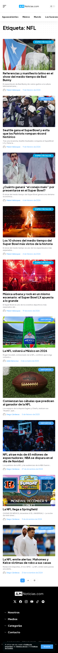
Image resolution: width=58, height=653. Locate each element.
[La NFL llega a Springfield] (29, 490)
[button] (47, 646)
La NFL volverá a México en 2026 (25, 350)
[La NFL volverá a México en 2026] (29, 332)
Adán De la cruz (12, 361)
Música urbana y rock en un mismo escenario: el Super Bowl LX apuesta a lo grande (28, 297)
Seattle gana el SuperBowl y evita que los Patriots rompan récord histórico (26, 133)
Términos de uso (22, 646)
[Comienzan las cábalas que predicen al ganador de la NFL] (29, 382)
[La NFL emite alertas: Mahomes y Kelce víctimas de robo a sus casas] (29, 540)
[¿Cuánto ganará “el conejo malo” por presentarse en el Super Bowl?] (29, 168)
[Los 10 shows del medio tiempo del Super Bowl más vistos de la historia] (29, 221)
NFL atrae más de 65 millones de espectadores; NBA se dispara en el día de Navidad (28, 458)
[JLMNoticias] (29, 6)
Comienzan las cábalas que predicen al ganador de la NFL (28, 402)
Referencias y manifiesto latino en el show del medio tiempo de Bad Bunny (28, 76)
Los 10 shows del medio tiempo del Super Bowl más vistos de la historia (28, 242)
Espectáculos (43, 42)
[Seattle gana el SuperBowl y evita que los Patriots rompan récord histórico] (29, 111)
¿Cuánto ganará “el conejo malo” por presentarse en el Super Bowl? (28, 188)
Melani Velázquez (13, 90)
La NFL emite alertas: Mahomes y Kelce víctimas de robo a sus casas (27, 560)
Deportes (46, 99)
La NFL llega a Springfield (20, 509)
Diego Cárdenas (13, 414)
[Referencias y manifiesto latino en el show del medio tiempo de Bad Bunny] (29, 54)
